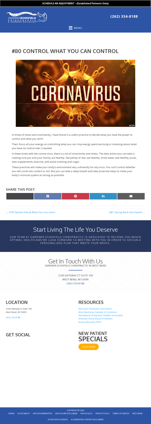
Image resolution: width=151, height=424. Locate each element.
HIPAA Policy (86, 413)
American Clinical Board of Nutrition (95, 318)
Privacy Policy (103, 413)
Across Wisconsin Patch (89, 322)
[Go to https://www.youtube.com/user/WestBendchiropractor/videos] (88, 17)
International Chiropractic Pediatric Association (100, 315)
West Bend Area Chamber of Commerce (97, 312)
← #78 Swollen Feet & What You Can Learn (30, 212)
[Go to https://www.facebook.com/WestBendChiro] (76, 17)
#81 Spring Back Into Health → (127, 212)
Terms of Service (121, 413)
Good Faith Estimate (58, 419)
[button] (88, 347)
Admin (11, 413)
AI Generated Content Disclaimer (87, 419)
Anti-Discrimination (42, 413)
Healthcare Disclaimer (66, 413)
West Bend (137, 413)
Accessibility (23, 413)
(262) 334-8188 (124, 16)
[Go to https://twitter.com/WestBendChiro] (82, 17)
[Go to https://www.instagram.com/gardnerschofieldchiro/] (94, 17)
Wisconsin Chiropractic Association (95, 308)
